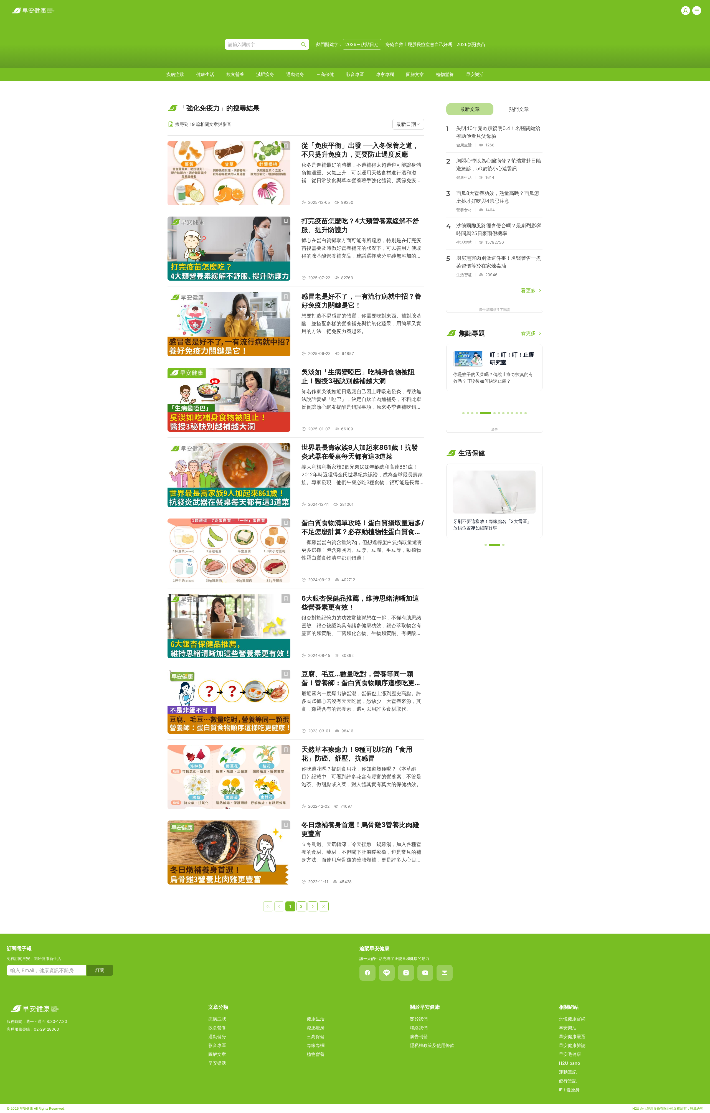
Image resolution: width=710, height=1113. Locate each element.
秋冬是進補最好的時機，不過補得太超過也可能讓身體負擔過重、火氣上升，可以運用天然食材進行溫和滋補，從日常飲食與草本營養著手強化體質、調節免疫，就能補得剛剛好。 (361, 173)
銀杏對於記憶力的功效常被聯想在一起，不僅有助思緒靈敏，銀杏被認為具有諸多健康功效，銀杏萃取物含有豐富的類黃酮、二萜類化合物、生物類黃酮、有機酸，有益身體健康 (361, 626)
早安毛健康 (570, 1054)
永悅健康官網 (572, 1018)
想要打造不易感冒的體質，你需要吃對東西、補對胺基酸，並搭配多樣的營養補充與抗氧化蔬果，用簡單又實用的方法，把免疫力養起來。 (361, 323)
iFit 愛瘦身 (569, 1089)
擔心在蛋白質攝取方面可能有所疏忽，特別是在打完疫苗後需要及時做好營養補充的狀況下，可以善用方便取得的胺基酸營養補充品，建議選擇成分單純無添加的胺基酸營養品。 (361, 248)
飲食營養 (235, 74)
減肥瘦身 (265, 74)
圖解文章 (415, 74)
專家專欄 (385, 74)
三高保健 (325, 74)
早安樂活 (475, 74)
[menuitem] (175, 74)
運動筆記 (568, 1072)
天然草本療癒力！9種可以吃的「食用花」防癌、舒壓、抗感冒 (356, 753)
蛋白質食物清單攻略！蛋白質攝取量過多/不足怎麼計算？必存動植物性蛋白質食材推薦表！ (362, 527)
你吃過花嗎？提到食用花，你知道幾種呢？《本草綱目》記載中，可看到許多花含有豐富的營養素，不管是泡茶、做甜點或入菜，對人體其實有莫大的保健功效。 (361, 776)
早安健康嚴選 (572, 1036)
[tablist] (494, 109)
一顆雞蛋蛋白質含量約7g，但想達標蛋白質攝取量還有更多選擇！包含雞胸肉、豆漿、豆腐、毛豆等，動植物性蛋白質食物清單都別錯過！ (361, 550)
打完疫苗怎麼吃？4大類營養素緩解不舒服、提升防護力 (360, 225)
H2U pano (569, 1063)
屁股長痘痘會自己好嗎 (430, 44)
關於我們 (419, 1018)
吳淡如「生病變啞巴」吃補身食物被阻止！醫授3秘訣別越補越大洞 (358, 376)
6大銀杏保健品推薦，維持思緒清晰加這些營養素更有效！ (360, 602)
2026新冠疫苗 (471, 44)
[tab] (469, 109)
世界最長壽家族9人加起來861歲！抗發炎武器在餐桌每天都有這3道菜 (359, 451)
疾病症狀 (175, 74)
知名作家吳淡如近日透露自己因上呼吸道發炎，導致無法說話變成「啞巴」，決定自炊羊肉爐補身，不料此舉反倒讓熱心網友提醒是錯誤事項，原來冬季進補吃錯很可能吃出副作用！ (361, 399)
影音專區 (355, 74)
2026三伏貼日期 (362, 44)
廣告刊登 (419, 1036)
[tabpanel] (494, 207)
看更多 (528, 290)
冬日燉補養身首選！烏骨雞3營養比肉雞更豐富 (360, 829)
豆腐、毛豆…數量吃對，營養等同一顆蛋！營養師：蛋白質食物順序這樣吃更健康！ (361, 678)
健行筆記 (568, 1081)
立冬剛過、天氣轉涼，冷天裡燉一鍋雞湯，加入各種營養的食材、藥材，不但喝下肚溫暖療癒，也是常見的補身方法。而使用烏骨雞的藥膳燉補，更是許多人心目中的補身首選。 (361, 852)
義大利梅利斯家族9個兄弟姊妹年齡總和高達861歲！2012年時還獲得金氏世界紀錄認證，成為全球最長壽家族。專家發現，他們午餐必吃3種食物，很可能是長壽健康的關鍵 (362, 475)
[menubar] (325, 74)
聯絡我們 (419, 1027)
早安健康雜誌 (572, 1045)
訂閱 (99, 970)
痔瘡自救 (394, 44)
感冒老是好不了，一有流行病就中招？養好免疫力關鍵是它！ (361, 300)
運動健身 (295, 74)
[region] (494, 375)
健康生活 (205, 74)
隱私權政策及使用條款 (432, 1045)
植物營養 (445, 74)
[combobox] (408, 124)
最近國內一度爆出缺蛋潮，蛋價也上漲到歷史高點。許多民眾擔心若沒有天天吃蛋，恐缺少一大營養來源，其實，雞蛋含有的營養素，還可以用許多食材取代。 (361, 701)
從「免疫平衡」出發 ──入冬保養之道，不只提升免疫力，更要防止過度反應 (360, 149)
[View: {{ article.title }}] (229, 173)
